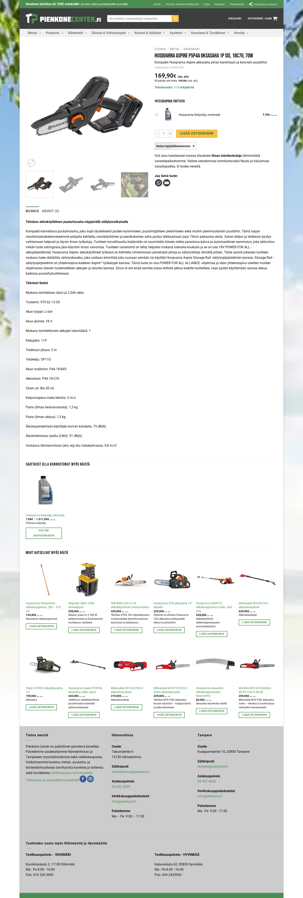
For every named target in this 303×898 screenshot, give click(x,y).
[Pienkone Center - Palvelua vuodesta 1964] (63, 18)
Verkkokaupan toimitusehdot (72, 773)
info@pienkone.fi (124, 801)
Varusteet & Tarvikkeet (208, 33)
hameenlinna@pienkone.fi (130, 772)
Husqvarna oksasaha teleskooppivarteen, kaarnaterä (209, 692)
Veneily (239, 33)
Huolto (157, 4)
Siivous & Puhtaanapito (109, 33)
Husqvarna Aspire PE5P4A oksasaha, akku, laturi (85, 690)
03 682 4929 (121, 787)
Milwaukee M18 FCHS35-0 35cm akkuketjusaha (170, 690)
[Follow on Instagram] (90, 778)
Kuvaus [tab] (32, 211)
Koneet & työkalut (148, 33)
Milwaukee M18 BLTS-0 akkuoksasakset (253, 605)
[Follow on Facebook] (83, 778)
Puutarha (52, 33)
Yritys (206, 4)
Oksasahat (191, 49)
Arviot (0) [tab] (50, 211)
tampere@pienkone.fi (212, 766)
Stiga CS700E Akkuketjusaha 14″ (44, 690)
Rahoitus (220, 4)
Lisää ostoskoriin (197, 133)
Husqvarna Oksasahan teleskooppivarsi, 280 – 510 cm (43, 607)
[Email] (166, 182)
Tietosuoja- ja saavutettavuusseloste (52, 780)
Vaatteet (176, 33)
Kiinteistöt (75, 33)
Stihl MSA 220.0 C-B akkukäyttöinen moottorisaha (130, 605)
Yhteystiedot (237, 4)
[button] (235, 18)
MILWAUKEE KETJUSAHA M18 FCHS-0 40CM (255, 690)
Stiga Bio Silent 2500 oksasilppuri (81, 605)
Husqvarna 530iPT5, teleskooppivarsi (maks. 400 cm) (214, 607)
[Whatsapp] (158, 182)
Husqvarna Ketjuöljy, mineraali (45, 515)
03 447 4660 (206, 781)
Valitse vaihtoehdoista (44, 533)
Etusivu (160, 49)
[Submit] (175, 18)
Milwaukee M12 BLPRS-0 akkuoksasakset (127, 690)
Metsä (32, 33)
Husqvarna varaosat (265, 4)
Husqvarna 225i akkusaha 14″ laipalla (173, 605)
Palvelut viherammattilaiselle (182, 4)
